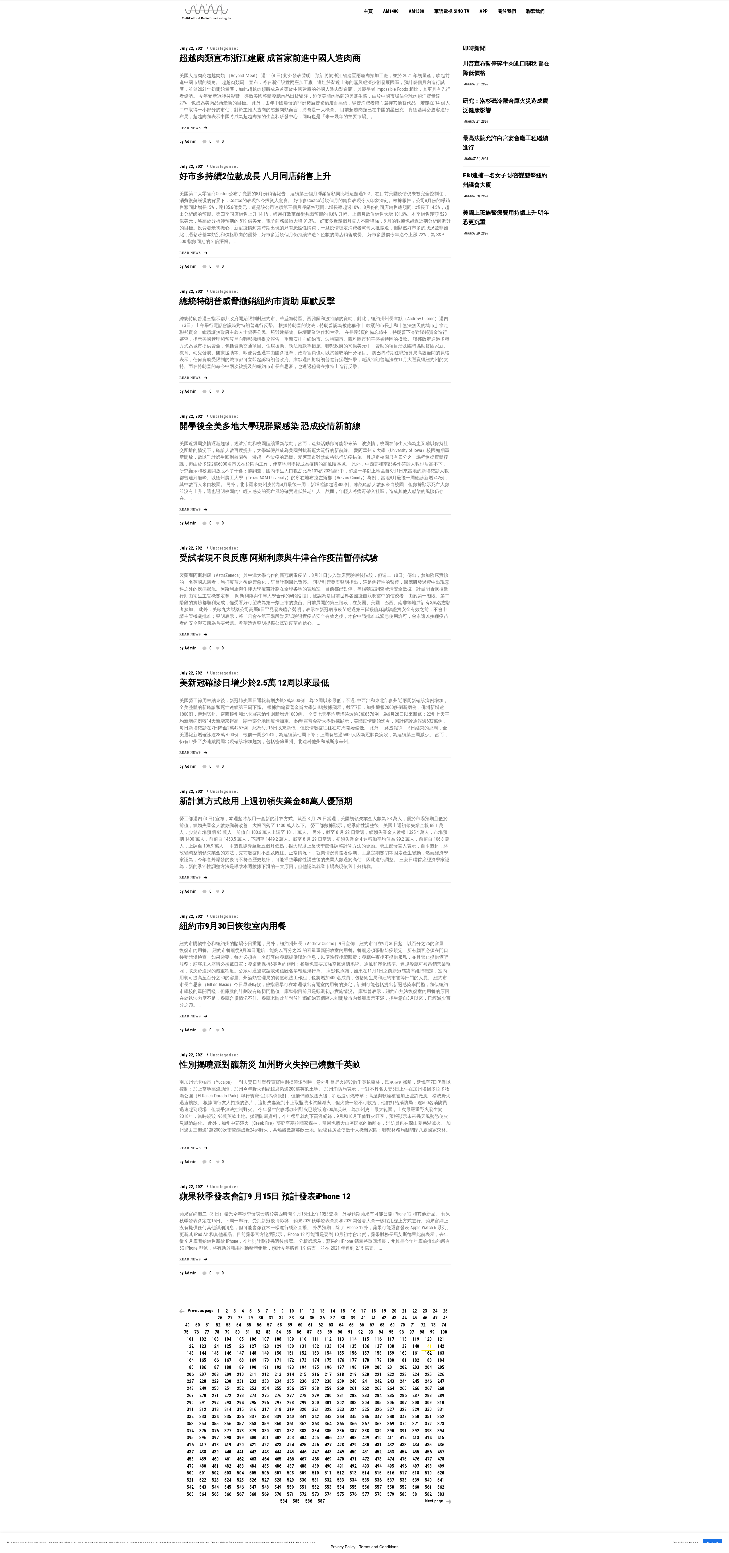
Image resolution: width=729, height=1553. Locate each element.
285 (390, 1395)
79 (227, 1332)
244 (403, 1381)
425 (303, 1444)
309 (428, 1402)
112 (328, 1339)
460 (215, 1459)
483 (240, 1466)
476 (415, 1459)
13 (322, 1311)
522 (202, 1480)
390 (390, 1430)
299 (303, 1402)
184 (440, 1360)
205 (440, 1367)
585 (296, 1501)
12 (312, 1311)
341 (303, 1416)
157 (365, 1353)
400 (252, 1437)
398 (227, 1437)
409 (365, 1437)
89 (329, 1332)
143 (190, 1353)
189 (240, 1367)
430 (365, 1444)
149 (265, 1353)
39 (353, 1317)
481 (215, 1466)
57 (269, 1325)
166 (215, 1360)
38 (343, 1317)
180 (390, 1360)
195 (315, 1367)
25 (445, 1311)
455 (415, 1452)
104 (227, 1339)
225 (428, 1374)
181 (403, 1360)
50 (197, 1325)
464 (265, 1459)
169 (252, 1360)
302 (340, 1402)
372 (428, 1423)
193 (290, 1367)
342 (315, 1416)
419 (227, 1444)
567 (240, 1494)
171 (278, 1360)
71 (413, 1325)
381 (278, 1430)
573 (315, 1494)
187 (215, 1367)
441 (240, 1452)
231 (240, 1381)
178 (365, 1360)
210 (240, 1374)
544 (215, 1487)
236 (303, 1381)
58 (279, 1325)
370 (403, 1423)
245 (415, 1381)
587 (321, 1501)
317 (265, 1409)
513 (353, 1473)
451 (365, 1452)
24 (435, 1311)
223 (403, 1374)
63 (331, 1325)
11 (302, 1311)
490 (328, 1466)
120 (428, 1339)
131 (303, 1346)
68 (382, 1325)
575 (340, 1494)
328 (403, 1409)
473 (378, 1459)
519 (428, 1473)
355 (215, 1423)
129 (278, 1346)
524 (227, 1480)
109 (290, 1339)
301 (328, 1402)
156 (353, 1353)
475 (403, 1459)
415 (440, 1437)
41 (373, 1317)
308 (415, 1402)
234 (278, 1381)
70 (402, 1325)
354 (202, 1423)
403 (290, 1437)
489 (315, 1466)
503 (227, 1473)
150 (278, 1353)
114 (353, 1339)
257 (303, 1388)
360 (278, 1423)
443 (265, 1452)
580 (403, 1494)
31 (271, 1317)
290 (190, 1402)
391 (403, 1430)
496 (403, 1466)
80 (237, 1332)
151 (290, 1353)
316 (252, 1409)
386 (340, 1430)
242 (378, 1381)
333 (202, 1416)
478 (440, 1459)
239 (340, 1381)
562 (440, 1487)
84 (278, 1332)
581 (415, 1494)
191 (265, 1367)
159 (390, 1353)
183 (428, 1360)
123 (202, 1346)
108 (278, 1339)
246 (428, 1381)
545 (227, 1487)
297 (278, 1402)
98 (422, 1332)
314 (227, 1409)
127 (252, 1346)
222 (390, 1374)
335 (227, 1416)
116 (378, 1339)
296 (265, 1402)
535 (365, 1480)
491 (340, 1466)
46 (425, 1317)
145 (215, 1353)
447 (315, 1452)
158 (378, 1353)
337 (252, 1416)
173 (303, 1360)
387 (353, 1430)
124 (215, 1346)
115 (365, 1339)
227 (190, 1381)
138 (390, 1346)
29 (250, 1317)
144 (202, 1353)
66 (361, 1325)
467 (303, 1459)
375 (202, 1430)
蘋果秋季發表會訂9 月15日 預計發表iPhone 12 (265, 1196)
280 (328, 1395)
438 (202, 1452)
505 (252, 1473)
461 (227, 1459)
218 (340, 1374)
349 (403, 1416)
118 (403, 1339)
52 (218, 1325)
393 (428, 1430)
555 (353, 1487)
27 (230, 1317)
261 (353, 1388)
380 (265, 1430)
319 (290, 1409)
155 (340, 1353)
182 (415, 1360)
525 (240, 1480)
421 (252, 1444)
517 (403, 1473)
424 (290, 1444)
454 (403, 1452)
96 (401, 1332)
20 (394, 1311)
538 (403, 1480)
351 (428, 1416)
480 (202, 1466)
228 (202, 1381)
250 (215, 1388)
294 (240, 1402)
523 (215, 1480)
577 (365, 1494)
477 (428, 1459)
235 (290, 1381)
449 (340, 1452)
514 (365, 1473)
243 (390, 1381)
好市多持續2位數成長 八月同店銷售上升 (255, 176)
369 (390, 1423)
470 (340, 1459)
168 (240, 1360)
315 (240, 1409)
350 (415, 1416)
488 (303, 1466)
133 (328, 1346)
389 (378, 1430)
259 (328, 1388)
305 (378, 1402)
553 (328, 1487)
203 (415, 1367)
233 (265, 1381)
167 (227, 1360)
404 (303, 1437)
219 (353, 1374)
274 (252, 1395)
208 (215, 1374)
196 (328, 1367)
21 (404, 1311)
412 (403, 1437)
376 (215, 1430)
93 (370, 1332)
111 (315, 1339)
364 (328, 1423)
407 (340, 1437)
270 (202, 1395)
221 (378, 1374)
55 (249, 1325)
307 (403, 1402)
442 (252, 1452)
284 (378, 1395)
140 (415, 1346)
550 (290, 1487)
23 (425, 1311)
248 (190, 1388)
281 (340, 1395)
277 (290, 1395)
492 (353, 1466)
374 (190, 1430)
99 (432, 1332)
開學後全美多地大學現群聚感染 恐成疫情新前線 (270, 426)
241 (365, 1381)
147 (240, 1353)
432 (390, 1444)
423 (278, 1444)
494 (378, 1466)
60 (300, 1325)
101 (190, 1339)
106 (252, 1339)
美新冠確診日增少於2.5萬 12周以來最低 (254, 683)
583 (440, 1494)
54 (238, 1325)
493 (365, 1466)
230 (227, 1381)
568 (252, 1494)
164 (190, 1360)
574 (328, 1494)
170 (265, 1360)
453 (390, 1452)
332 (190, 1416)
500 (190, 1473)
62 (320, 1325)
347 (378, 1416)
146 (227, 1353)
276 (278, 1395)
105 (240, 1339)
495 (390, 1466)
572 (303, 1494)
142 (440, 1346)
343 (328, 1416)
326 (378, 1409)
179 (378, 1360)
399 (240, 1437)
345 (353, 1416)
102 (202, 1339)
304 (365, 1402)
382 (290, 1430)
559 (403, 1487)
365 (340, 1423)
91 (350, 1332)
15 (343, 1311)
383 (303, 1430)
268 (440, 1388)
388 (365, 1430)
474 (390, 1459)
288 (428, 1395)
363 (315, 1423)
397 (215, 1437)
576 (353, 1494)
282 (353, 1395)
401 (265, 1437)
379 (252, 1430)
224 (415, 1374)
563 (190, 1494)
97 (411, 1332)
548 (265, 1487)
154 (328, 1353)
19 (384, 1311)
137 (378, 1346)
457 (440, 1452)
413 (415, 1437)
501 (202, 1473)
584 (283, 1501)
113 (340, 1339)
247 (440, 1381)
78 (217, 1332)
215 (303, 1374)
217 (328, 1374)
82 (258, 1332)
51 (208, 1325)
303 (353, 1402)
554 (340, 1487)
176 (340, 1360)
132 (315, 1346)
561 (428, 1487)
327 (390, 1409)
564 (202, 1494)
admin (191, 141)
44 (404, 1317)
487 (290, 1466)
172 (290, 1360)
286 (403, 1395)
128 (265, 1346)
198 (353, 1367)
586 (308, 1501)
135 (353, 1346)
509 (303, 1473)
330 (428, 1409)
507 (278, 1473)
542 (190, 1487)
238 (328, 1381)
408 (353, 1437)
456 (428, 1452)
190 (252, 1367)
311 (190, 1409)
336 (240, 1416)
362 (303, 1423)
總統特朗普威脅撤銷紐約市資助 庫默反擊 (257, 301)
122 (190, 1346)
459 (202, 1459)
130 (290, 1346)
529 (290, 1480)
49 (187, 1325)
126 (240, 1346)
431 (378, 1444)
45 (414, 1317)
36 (322, 1317)
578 (378, 1494)
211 (252, 1374)
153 (315, 1353)
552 (315, 1487)
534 (353, 1480)
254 (265, 1388)
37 (332, 1317)
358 (252, 1423)
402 (278, 1437)
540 (428, 1480)
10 (291, 1311)
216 (315, 1374)
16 (353, 1311)
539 (415, 1480)
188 (227, 1367)
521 (190, 1480)
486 (278, 1466)
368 (378, 1423)
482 (227, 1466)
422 (265, 1444)
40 (363, 1317)
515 (378, 1473)
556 (365, 1487)
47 (435, 1317)
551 (303, 1487)
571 (290, 1494)
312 (202, 1409)
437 (190, 1452)
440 (227, 1452)
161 (415, 1353)
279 (315, 1395)
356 (227, 1423)
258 (315, 1388)
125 (227, 1346)
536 (378, 1480)
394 (440, 1430)
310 (440, 1402)
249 (202, 1388)
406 (328, 1437)
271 (215, 1395)
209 (227, 1374)
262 (365, 1388)
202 (403, 1367)
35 (312, 1317)
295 (252, 1402)
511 (328, 1473)
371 (415, 1423)
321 (315, 1409)
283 (365, 1395)
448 (328, 1452)
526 (252, 1480)
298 (290, 1402)
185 (190, 1367)
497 (415, 1466)
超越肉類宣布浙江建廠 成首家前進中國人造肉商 (270, 58)
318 (278, 1409)
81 (247, 1332)
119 (415, 1339)
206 (190, 1374)
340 (290, 1416)
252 (240, 1388)
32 (281, 1317)
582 (428, 1494)
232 (252, 1381)
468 (315, 1459)
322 (328, 1409)
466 (290, 1459)
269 (190, 1395)
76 (196, 1332)
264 (390, 1388)
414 (428, 1437)
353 (190, 1423)
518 (415, 1473)
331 (440, 1409)
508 (290, 1473)
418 (215, 1444)
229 (215, 1381)
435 (428, 1444)
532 (328, 1480)
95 (391, 1332)
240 (353, 1381)
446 (303, 1452)
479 (190, 1466)
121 (440, 1339)
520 (440, 1473)
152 (303, 1353)
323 (340, 1409)
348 (390, 1416)
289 (440, 1395)
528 (278, 1480)
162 (428, 1353)
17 (363, 1311)
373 (440, 1423)
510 (315, 1473)
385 (328, 1430)
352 (440, 1416)
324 (353, 1409)
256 (290, 1388)
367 (365, 1423)
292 (215, 1402)
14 (332, 1311)
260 (340, 1388)
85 (288, 1332)
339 (278, 1416)
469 (328, 1459)
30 (261, 1317)
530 (303, 1480)
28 (240, 1317)
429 (353, 1444)
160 (403, 1353)
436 (440, 1444)
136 (365, 1346)
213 (278, 1374)
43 (394, 1317)
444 (278, 1452)
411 (390, 1437)
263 (378, 1388)
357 (240, 1423)
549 (278, 1487)
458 (190, 1459)
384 (315, 1430)
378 (240, 1430)
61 (310, 1325)
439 (215, 1452)
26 (220, 1317)
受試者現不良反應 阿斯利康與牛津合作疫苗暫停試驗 (278, 558)
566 (227, 1494)
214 (290, 1374)
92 (360, 1332)
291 (202, 1402)
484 (252, 1466)
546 (240, 1487)
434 (415, 1444)
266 (415, 1388)
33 (291, 1317)
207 (202, 1374)
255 (278, 1388)
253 (252, 1388)
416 (190, 1444)
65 (351, 1325)
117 (390, 1339)
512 (340, 1473)
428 (340, 1444)
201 (390, 1367)
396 (202, 1437)
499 (440, 1466)
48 (445, 1317)
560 (415, 1487)
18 (373, 1311)
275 (265, 1395)
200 (378, 1367)
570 (278, 1494)
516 (390, 1473)
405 (315, 1437)
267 (428, 1388)
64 (341, 1325)
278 (303, 1395)
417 (202, 1444)
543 (202, 1487)
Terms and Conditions (378, 1546)
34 (302, 1317)
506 (265, 1473)
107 (265, 1339)
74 (443, 1325)
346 (365, 1416)
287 (415, 1395)
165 (202, 1360)
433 (403, 1444)
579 (390, 1494)
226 (440, 1374)
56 (259, 1325)
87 (309, 1332)
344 (340, 1416)
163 (440, 1353)
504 (240, 1473)
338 (265, 1416)
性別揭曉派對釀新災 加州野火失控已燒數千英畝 (270, 1064)
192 (278, 1367)
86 (299, 1332)
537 (390, 1480)
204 (428, 1367)
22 (414, 1311)
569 (265, 1494)
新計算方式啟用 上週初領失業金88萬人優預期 (265, 801)
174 (315, 1360)
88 (319, 1332)
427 (328, 1444)
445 (290, 1452)
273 (240, 1395)
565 (215, 1494)
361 (290, 1423)
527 (265, 1480)
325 (365, 1409)
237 (315, 1381)
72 (423, 1325)
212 (265, 1374)
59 (290, 1325)
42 (384, 1317)
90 (340, 1332)
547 (252, 1487)
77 (206, 1332)
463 (252, 1459)
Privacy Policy (343, 1546)
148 (252, 1353)
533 (340, 1480)
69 (392, 1325)
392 (415, 1430)
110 (303, 1339)
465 (278, 1459)
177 (353, 1360)
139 (403, 1346)
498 (428, 1466)
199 (365, 1367)
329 (415, 1409)
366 (353, 1423)
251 (227, 1388)
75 (186, 1332)
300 (315, 1402)
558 (390, 1487)
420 (240, 1444)
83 (268, 1332)
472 (365, 1459)
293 (227, 1402)
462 (240, 1459)
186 (202, 1367)
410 (378, 1437)
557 (378, 1487)
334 (215, 1416)
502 (215, 1473)
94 (381, 1332)
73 (433, 1325)
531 (315, 1480)
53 (228, 1325)
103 (215, 1339)
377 (227, 1430)
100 (443, 1332)
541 (440, 1480)
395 (190, 1437)
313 (215, 1409)
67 (372, 1325)
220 (365, 1374)
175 (328, 1360)
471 (353, 1459)
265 (403, 1388)
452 (378, 1452)
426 (315, 1444)
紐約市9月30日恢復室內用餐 (232, 926)
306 (390, 1402)
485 (265, 1466)
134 (340, 1346)
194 (303, 1367)
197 (340, 1367)
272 (227, 1395)
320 (303, 1409)
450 (353, 1452)
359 (265, 1423)
